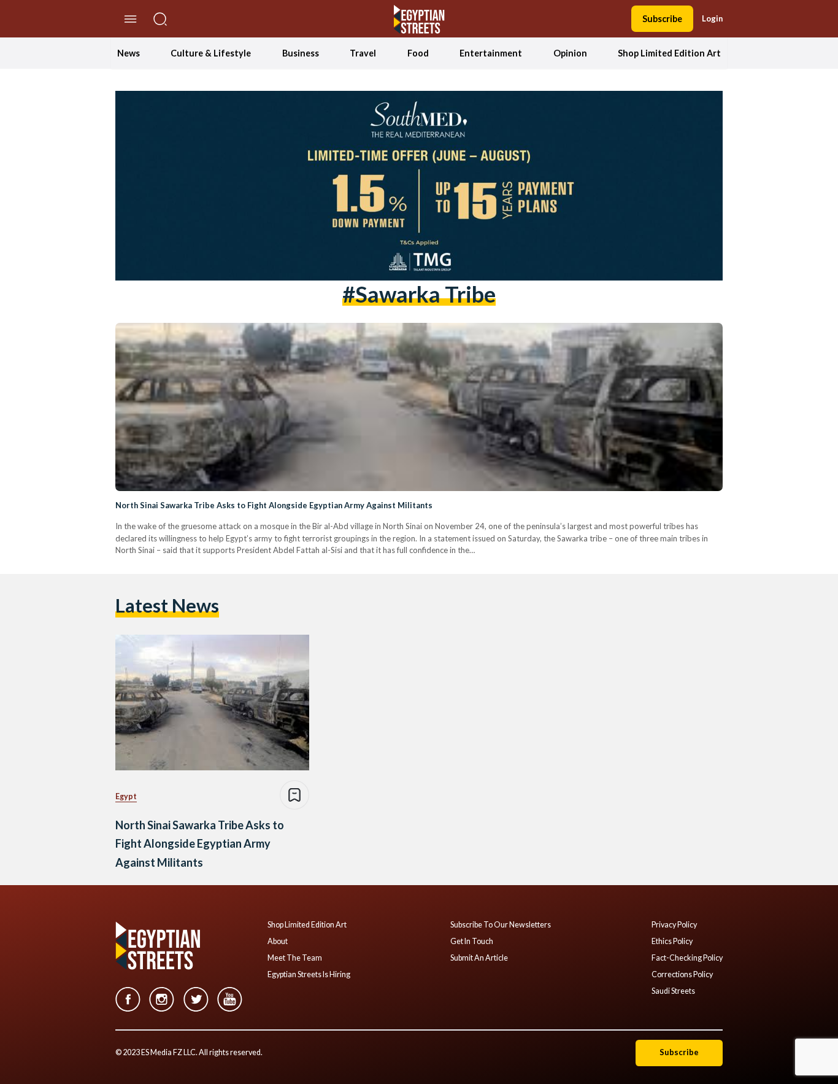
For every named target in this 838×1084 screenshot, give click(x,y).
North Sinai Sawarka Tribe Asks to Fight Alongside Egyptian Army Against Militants (273, 505)
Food (418, 53)
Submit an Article (479, 958)
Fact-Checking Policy (687, 958)
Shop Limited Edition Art (669, 53)
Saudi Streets (673, 991)
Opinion (570, 53)
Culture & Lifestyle (211, 53)
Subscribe (662, 19)
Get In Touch (471, 941)
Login (712, 18)
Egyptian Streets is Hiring (308, 974)
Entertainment (490, 53)
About (277, 941)
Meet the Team (294, 958)
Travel (363, 53)
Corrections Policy (682, 974)
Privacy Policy (674, 925)
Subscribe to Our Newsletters (500, 925)
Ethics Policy (672, 941)
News (128, 53)
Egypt (126, 796)
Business (300, 53)
